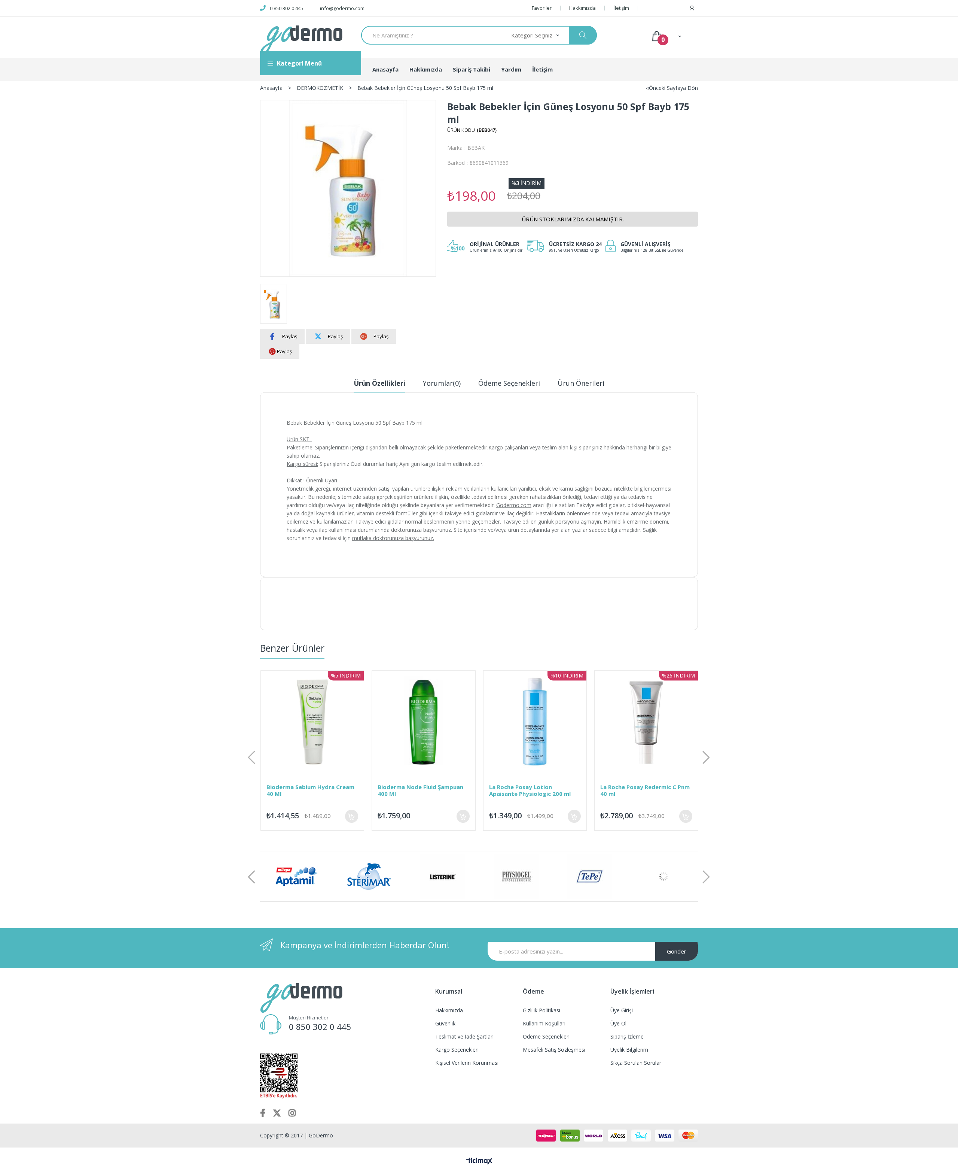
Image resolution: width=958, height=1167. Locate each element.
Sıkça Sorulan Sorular (635, 1062)
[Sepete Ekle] (357, 816)
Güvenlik (445, 1023)
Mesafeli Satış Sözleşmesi (554, 1049)
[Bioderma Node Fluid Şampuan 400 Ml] (318, 722)
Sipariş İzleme (627, 1036)
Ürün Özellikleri (379, 383)
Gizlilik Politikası (541, 1010)
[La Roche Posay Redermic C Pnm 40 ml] (541, 722)
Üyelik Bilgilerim (629, 1049)
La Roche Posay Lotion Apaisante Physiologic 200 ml (424, 790)
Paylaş (289, 336)
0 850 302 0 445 (286, 8)
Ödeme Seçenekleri (509, 383)
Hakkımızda (582, 8)
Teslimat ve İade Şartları (464, 1036)
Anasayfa (385, 69)
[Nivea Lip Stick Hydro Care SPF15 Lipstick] (652, 722)
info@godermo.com (342, 8)
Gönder (676, 951)
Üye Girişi (621, 1010)
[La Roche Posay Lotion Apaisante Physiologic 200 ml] (429, 722)
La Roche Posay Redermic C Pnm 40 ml (539, 790)
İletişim (621, 8)
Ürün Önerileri (581, 383)
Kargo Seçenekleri (457, 1049)
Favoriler (542, 8)
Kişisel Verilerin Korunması (466, 1062)
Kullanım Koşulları (544, 1023)
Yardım (511, 69)
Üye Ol (618, 1023)
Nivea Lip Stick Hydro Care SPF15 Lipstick (643, 790)
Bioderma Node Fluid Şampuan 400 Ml (315, 790)
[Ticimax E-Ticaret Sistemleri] (479, 1161)
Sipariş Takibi (471, 69)
